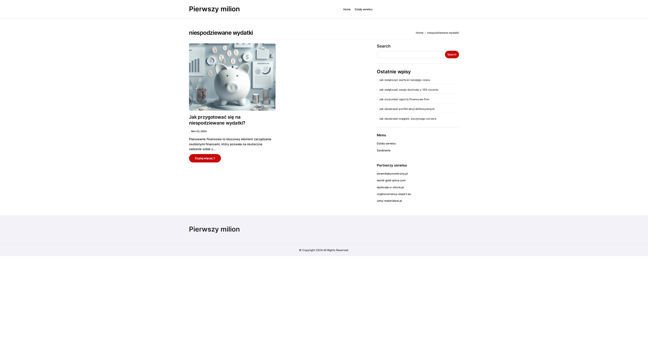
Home (346, 9)
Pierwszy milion (214, 9)
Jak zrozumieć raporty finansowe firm (404, 99)
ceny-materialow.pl (389, 200)
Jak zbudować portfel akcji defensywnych (407, 109)
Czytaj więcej (203, 158)
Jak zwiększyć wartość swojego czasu (404, 80)
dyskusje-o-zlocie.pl (390, 187)
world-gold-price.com (391, 180)
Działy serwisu (363, 9)
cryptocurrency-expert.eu (394, 194)
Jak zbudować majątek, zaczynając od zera (407, 118)
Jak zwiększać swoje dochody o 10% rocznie (408, 89)
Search (384, 46)
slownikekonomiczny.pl (392, 173)
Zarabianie (384, 150)
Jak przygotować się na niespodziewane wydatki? (217, 120)
